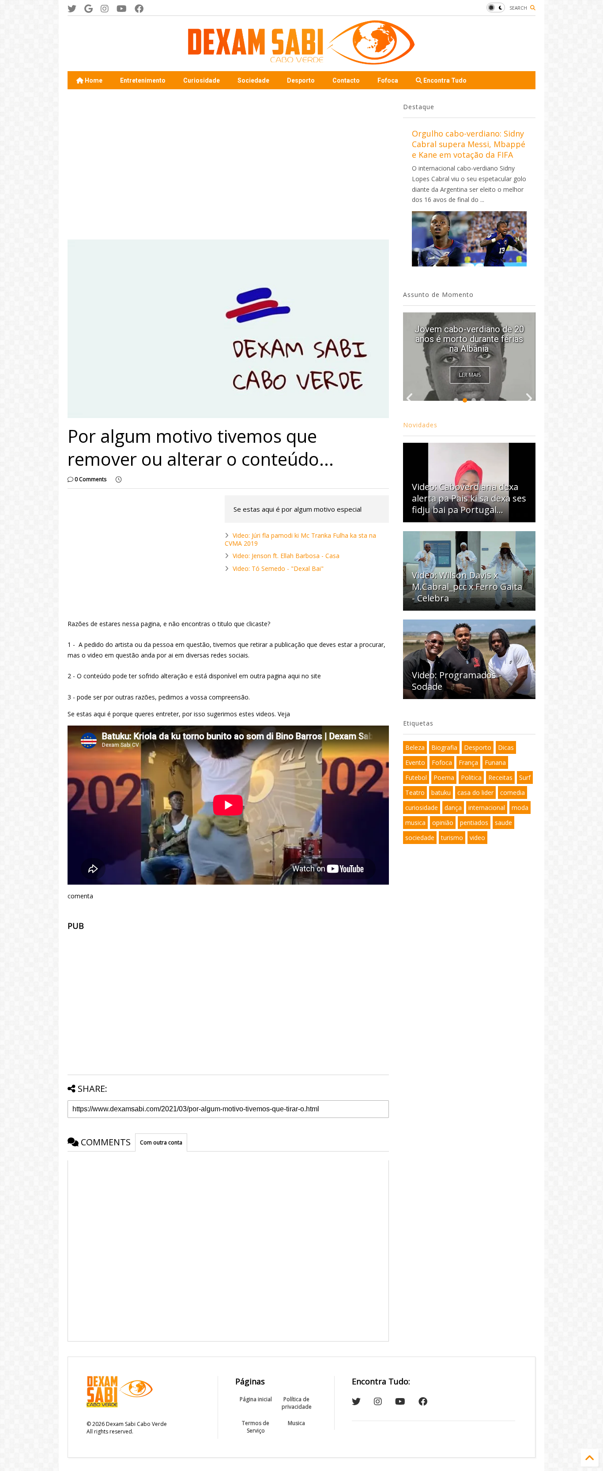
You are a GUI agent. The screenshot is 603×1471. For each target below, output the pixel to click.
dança (453, 807)
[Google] (88, 8)
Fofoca (387, 80)
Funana (495, 762)
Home (92, 80)
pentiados (474, 822)
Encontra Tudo (444, 80)
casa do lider (475, 792)
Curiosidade (201, 80)
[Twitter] (72, 8)
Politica (471, 777)
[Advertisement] (228, 164)
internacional (486, 807)
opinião (442, 822)
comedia (512, 792)
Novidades (420, 425)
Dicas (506, 747)
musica (415, 822)
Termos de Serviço (255, 1426)
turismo (452, 837)
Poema (443, 777)
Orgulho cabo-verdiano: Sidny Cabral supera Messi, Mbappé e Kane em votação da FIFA (468, 144)
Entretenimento (143, 80)
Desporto (301, 80)
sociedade (419, 837)
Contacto (346, 80)
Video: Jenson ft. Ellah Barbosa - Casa (286, 555)
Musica (296, 1423)
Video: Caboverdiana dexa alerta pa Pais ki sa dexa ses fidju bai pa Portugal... (469, 338)
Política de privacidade (297, 1402)
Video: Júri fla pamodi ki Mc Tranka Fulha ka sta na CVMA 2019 (300, 539)
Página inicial (256, 1399)
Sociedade (253, 80)
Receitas (500, 777)
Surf (525, 777)
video (477, 837)
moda (520, 807)
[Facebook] (139, 8)
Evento (415, 762)
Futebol (416, 777)
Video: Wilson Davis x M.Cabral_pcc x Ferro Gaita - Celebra (467, 586)
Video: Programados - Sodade (456, 680)
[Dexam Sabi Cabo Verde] (301, 60)
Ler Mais (470, 375)
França (468, 762)
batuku (441, 792)
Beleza (415, 747)
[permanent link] (118, 479)
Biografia (444, 747)
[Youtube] (122, 8)
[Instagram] (105, 8)
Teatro (415, 792)
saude (503, 822)
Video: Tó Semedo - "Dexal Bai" (278, 568)
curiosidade (421, 807)
